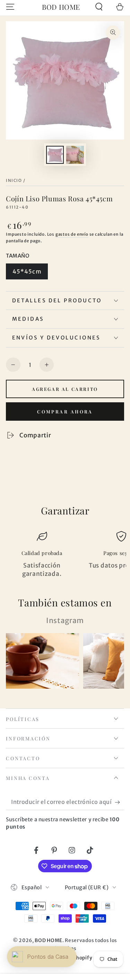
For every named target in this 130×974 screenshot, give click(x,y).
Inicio (14, 180)
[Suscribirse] (119, 802)
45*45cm (27, 271)
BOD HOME (48, 940)
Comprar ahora (65, 411)
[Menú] (10, 7)
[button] (98, 7)
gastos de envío (71, 234)
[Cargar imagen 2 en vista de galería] (75, 155)
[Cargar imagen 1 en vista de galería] (55, 155)
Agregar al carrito (65, 389)
